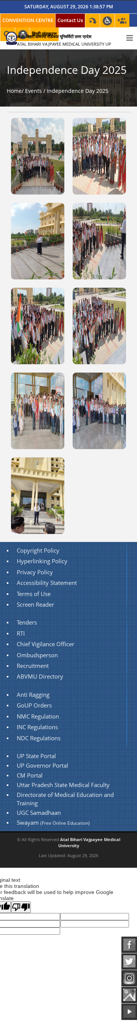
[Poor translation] (21, 907)
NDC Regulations (39, 738)
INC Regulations (37, 727)
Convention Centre (27, 20)
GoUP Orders (34, 705)
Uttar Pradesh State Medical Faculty (63, 785)
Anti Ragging (33, 695)
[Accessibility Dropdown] (107, 20)
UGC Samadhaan (39, 813)
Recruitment (33, 666)
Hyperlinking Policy (42, 561)
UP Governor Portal (42, 766)
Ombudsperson (37, 655)
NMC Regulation (38, 716)
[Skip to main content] (92, 20)
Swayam (53, 823)
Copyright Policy (38, 551)
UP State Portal (36, 756)
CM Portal (30, 775)
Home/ (15, 90)
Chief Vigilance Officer (45, 644)
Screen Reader (35, 605)
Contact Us (70, 20)
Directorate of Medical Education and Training (65, 799)
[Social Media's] (122, 20)
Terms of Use (34, 594)
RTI (21, 633)
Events (33, 90)
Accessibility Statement (47, 583)
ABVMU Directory (40, 676)
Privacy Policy (35, 572)
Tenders (27, 622)
